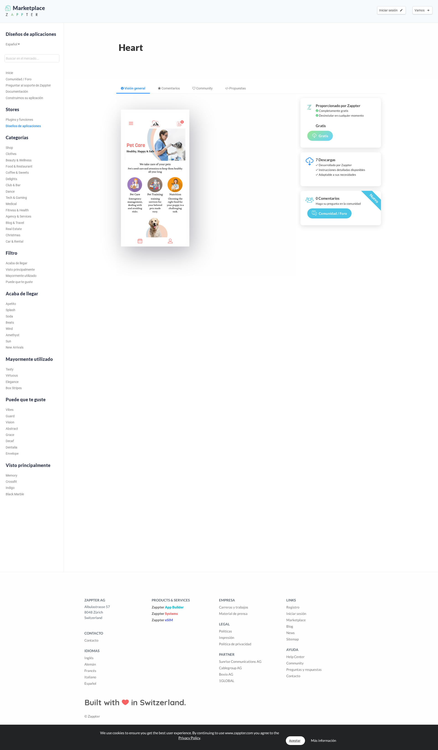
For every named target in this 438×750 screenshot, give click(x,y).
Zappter (168, 607)
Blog (289, 626)
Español (12, 44)
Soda (9, 316)
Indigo (10, 488)
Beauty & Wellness (18, 160)
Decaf (10, 441)
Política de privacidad (235, 644)
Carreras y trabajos (233, 607)
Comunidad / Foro (18, 79)
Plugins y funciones (19, 119)
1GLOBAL (226, 681)
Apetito (11, 304)
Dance (10, 191)
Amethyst (12, 335)
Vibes (9, 410)
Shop (9, 147)
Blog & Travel (15, 223)
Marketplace (296, 620)
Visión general (134, 88)
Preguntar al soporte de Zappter (28, 85)
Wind (9, 328)
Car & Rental (14, 241)
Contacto (91, 640)
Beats (10, 322)
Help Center (295, 657)
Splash (10, 310)
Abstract (12, 428)
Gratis (323, 136)
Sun (8, 341)
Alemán (90, 664)
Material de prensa (233, 613)
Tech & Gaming (16, 197)
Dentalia (11, 447)
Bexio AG (226, 674)
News (290, 633)
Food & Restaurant (19, 166)
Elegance (12, 382)
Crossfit (11, 481)
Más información (323, 740)
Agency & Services (18, 216)
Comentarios (170, 88)
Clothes (11, 154)
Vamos (420, 10)
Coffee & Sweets (17, 172)
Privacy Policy (189, 738)
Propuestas (237, 88)
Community (204, 88)
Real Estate (14, 229)
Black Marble (15, 494)
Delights (11, 179)
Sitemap (292, 639)
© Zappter (92, 716)
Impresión (226, 637)
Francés (90, 671)
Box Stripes (14, 388)
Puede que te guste (19, 282)
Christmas (13, 235)
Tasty (9, 369)
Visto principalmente (20, 269)
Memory (11, 475)
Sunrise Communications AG (240, 661)
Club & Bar (13, 185)
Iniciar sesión (389, 10)
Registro (292, 607)
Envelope (12, 453)
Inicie (9, 73)
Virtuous (12, 375)
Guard (10, 416)
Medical (11, 204)
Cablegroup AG (230, 668)
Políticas (225, 631)
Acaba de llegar (16, 263)
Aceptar (294, 740)
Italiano (90, 677)
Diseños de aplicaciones (31, 34)
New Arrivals (14, 347)
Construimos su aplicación (24, 98)
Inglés (89, 658)
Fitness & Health (17, 210)
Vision (10, 422)
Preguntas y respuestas (304, 669)
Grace (10, 435)
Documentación (17, 91)
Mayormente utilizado (21, 276)
